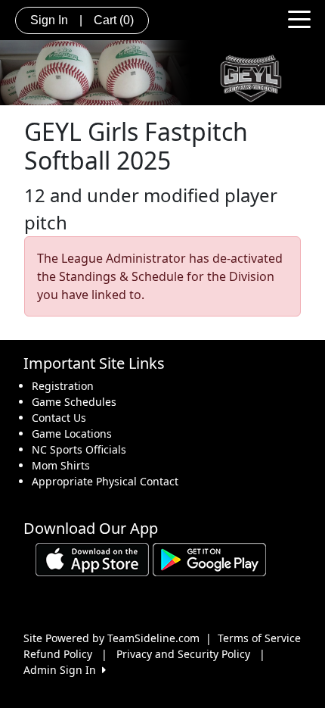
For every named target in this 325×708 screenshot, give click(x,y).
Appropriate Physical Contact (105, 481)
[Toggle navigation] (299, 18)
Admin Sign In (62, 670)
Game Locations (72, 433)
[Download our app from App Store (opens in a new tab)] (92, 558)
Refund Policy (57, 654)
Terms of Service (259, 638)
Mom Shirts (61, 465)
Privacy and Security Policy (183, 654)
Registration (63, 386)
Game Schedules (74, 402)
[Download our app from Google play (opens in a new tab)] (209, 558)
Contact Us (59, 417)
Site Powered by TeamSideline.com (111, 638)
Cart (114, 20)
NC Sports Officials (79, 449)
